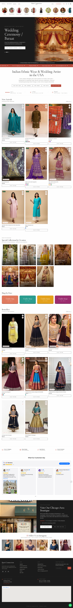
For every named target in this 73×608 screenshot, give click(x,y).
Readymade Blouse (23, 565)
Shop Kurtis (46, 85)
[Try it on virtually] (23, 107)
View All (68, 101)
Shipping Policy (40, 564)
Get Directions (45, 526)
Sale (64, 3)
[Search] (66, 3)
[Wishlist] (68, 3)
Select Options (13, 142)
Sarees (21, 570)
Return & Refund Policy (42, 565)
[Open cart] (70, 3)
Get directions (7, 583)
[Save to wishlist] (23, 105)
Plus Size (59, 3)
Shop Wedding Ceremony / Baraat (14, 47)
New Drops (9, 3)
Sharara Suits (22, 569)
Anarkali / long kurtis (23, 567)
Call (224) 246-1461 (59, 526)
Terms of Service (41, 569)
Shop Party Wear (17, 85)
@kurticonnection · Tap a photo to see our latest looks (36, 537)
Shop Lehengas (27, 85)
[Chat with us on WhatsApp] (70, 605)
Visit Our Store (56, 85)
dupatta (21, 564)
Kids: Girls (21, 572)
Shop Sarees (37, 85)
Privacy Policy (40, 567)
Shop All (4, 3)
